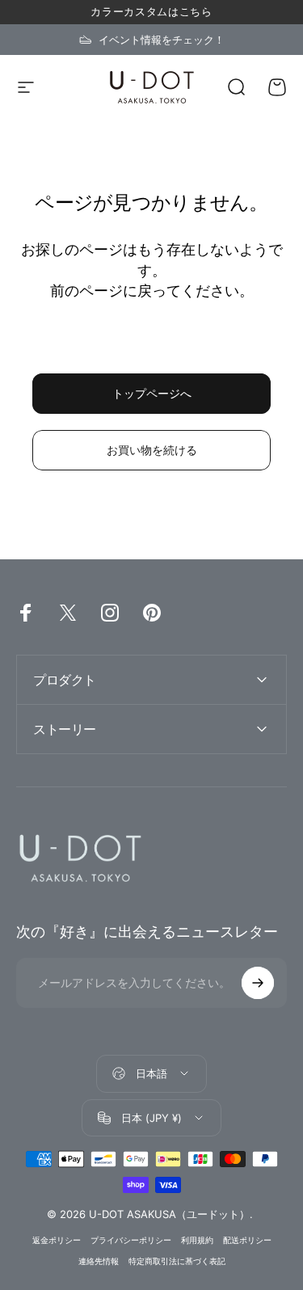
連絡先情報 (98, 1261)
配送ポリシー (247, 1240)
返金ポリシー (56, 1240)
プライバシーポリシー (130, 1240)
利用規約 (197, 1240)
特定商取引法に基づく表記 (176, 1261)
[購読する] (258, 983)
